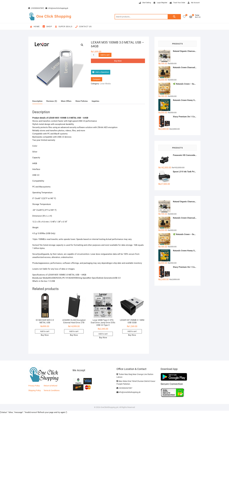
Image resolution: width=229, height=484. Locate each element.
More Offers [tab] (66, 101)
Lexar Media (105, 83)
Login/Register (162, 3)
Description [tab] (37, 101)
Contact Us (85, 26)
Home (37, 26)
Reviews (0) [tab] (51, 101)
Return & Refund (50, 386)
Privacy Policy (34, 386)
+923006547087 (125, 388)
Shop (49, 26)
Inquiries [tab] (95, 101)
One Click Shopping (53, 16)
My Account (195, 3)
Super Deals (65, 26)
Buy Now (118, 61)
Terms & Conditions (52, 390)
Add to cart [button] (44, 331)
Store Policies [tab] (81, 101)
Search (174, 16)
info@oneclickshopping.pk (58, 8)
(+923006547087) (37, 8)
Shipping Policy (34, 390)
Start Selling (146, 3)
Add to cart (105, 55)
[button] (82, 45)
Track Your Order (179, 3)
